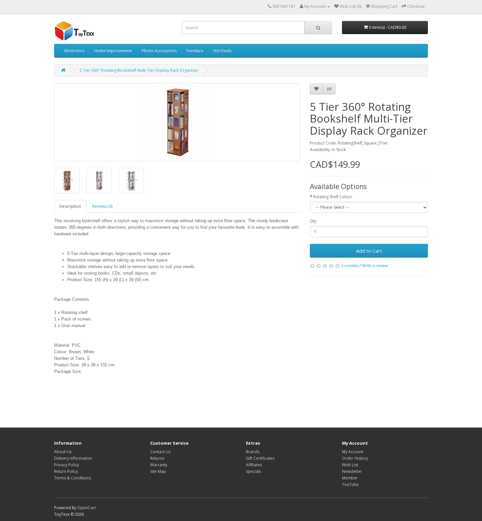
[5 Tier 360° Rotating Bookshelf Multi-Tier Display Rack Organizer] (177, 122)
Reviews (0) (102, 206)
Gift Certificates (260, 458)
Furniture (195, 50)
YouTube (350, 484)
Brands (252, 451)
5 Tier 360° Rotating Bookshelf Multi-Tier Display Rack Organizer (139, 70)
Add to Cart (369, 250)
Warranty (158, 465)
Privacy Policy (66, 465)
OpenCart (86, 508)
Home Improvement (113, 50)
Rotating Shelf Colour (332, 197)
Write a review (375, 265)
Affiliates (254, 465)
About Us (62, 451)
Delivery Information (73, 458)
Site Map (158, 471)
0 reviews (349, 265)
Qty (313, 221)
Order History (355, 458)
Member (350, 478)
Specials (253, 471)
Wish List (350, 465)
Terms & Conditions (72, 478)
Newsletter (352, 471)
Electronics (74, 50)
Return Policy (66, 471)
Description (70, 206)
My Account (352, 451)
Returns (157, 458)
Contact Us (160, 451)
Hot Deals (222, 50)
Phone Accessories (159, 50)
